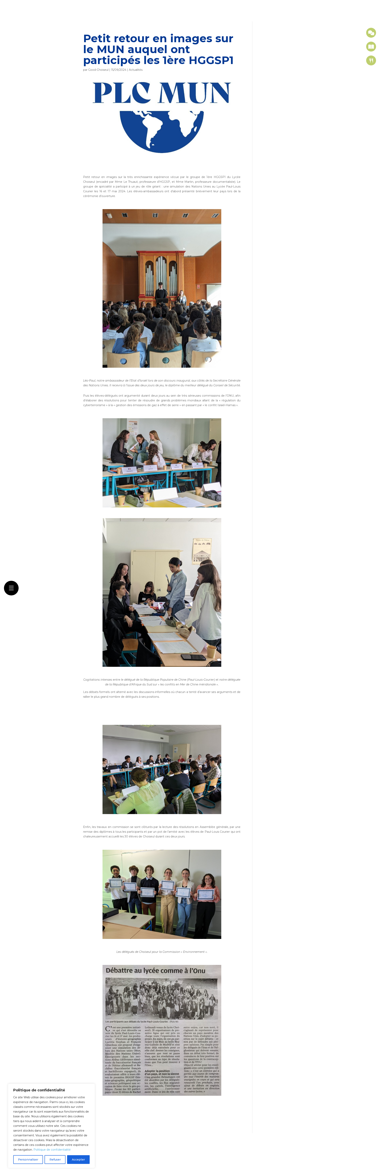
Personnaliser (28, 1159)
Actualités (135, 70)
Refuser (55, 1159)
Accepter (78, 1159)
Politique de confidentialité (52, 1149)
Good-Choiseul (98, 70)
